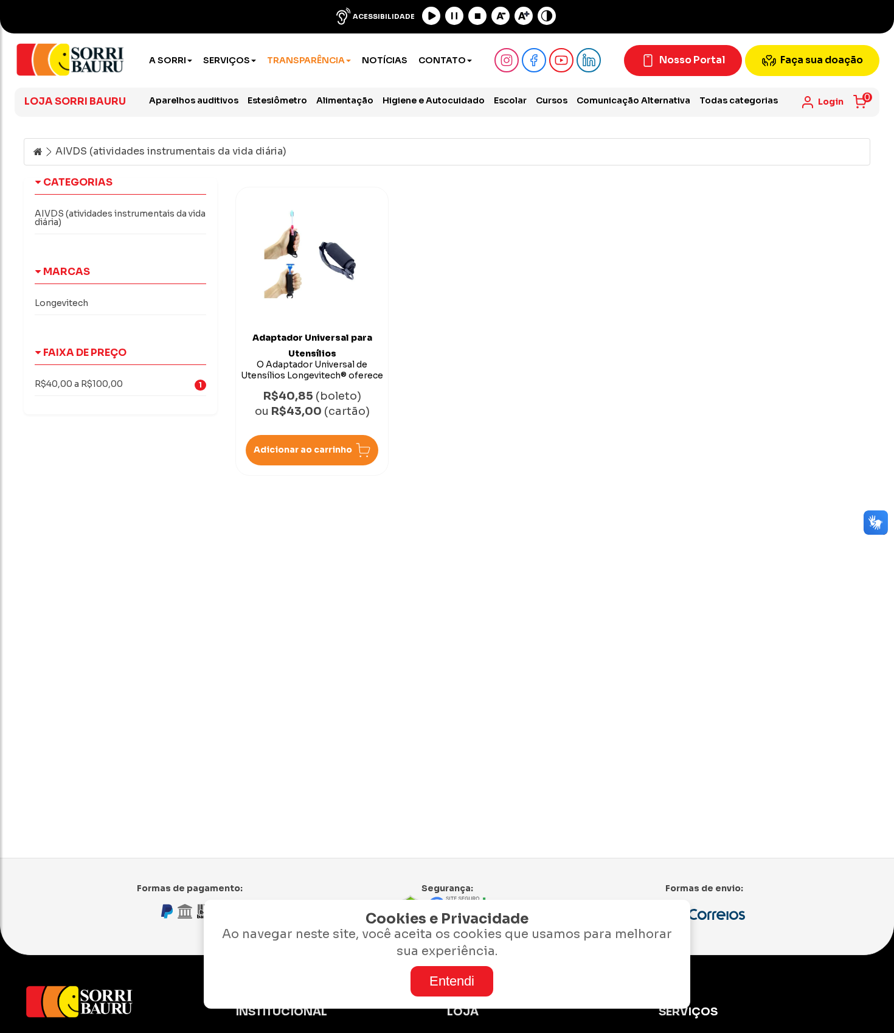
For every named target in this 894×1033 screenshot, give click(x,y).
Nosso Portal (692, 60)
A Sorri (167, 60)
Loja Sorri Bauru (75, 101)
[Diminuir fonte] (500, 16)
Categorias (78, 182)
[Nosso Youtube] (561, 60)
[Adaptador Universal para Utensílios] (312, 251)
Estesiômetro (277, 100)
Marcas (66, 271)
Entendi (451, 981)
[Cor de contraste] (547, 16)
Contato (442, 60)
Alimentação (344, 100)
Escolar (510, 100)
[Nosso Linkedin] (589, 60)
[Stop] (477, 16)
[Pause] (454, 16)
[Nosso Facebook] (534, 60)
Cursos (551, 100)
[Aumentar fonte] (524, 16)
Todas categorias (738, 100)
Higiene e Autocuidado (434, 100)
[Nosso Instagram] (506, 60)
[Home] (38, 152)
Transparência (306, 60)
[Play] (431, 16)
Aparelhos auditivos (193, 100)
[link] (822, 102)
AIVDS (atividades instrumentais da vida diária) (170, 151)
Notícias (384, 60)
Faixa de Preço (84, 352)
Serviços (226, 60)
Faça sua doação (821, 60)
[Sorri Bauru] (70, 60)
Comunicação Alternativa (633, 100)
